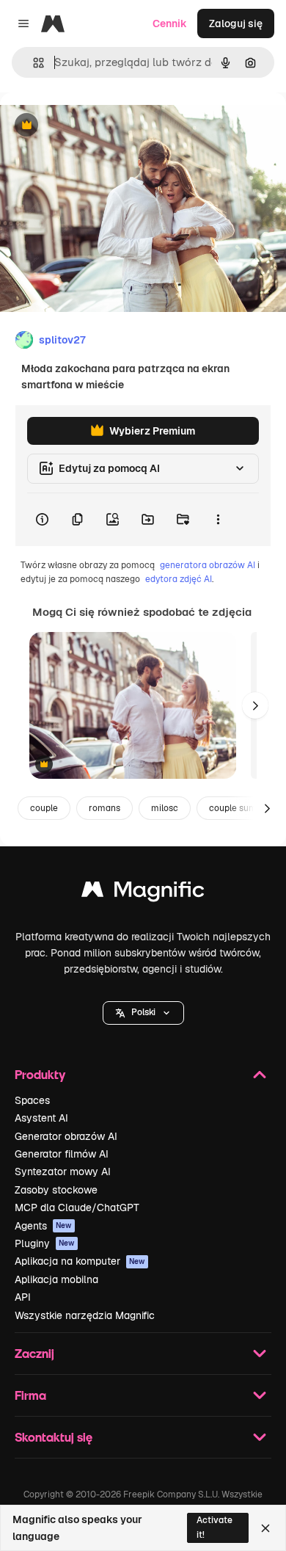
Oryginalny (101, 126)
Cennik (170, 23)
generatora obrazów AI (207, 565)
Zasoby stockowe (56, 1189)
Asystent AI (41, 1118)
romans (104, 808)
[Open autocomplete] (32, 62)
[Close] (265, 1528)
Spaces (32, 1100)
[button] (143, 1013)
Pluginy (45, 1243)
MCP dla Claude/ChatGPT (77, 1207)
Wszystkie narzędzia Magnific (85, 1315)
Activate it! (214, 1527)
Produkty (40, 1074)
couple (44, 808)
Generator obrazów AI (66, 1136)
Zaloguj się (236, 23)
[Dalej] (255, 705)
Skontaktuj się (53, 1437)
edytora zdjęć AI (178, 579)
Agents (43, 1225)
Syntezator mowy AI (63, 1171)
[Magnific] (143, 893)
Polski (143, 1012)
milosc (164, 808)
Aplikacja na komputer (80, 1261)
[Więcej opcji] (217, 519)
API (23, 1297)
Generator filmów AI (62, 1153)
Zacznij (34, 1353)
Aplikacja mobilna (56, 1279)
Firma (30, 1395)
